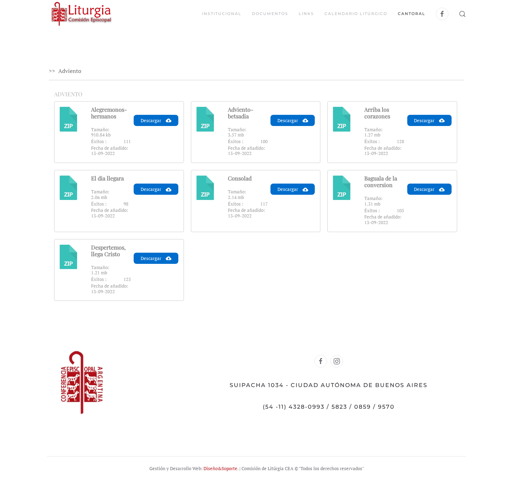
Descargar (151, 120)
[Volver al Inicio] (81, 14)
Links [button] (306, 13)
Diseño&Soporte (220, 469)
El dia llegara (107, 178)
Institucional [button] (221, 13)
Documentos (270, 13)
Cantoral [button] (411, 13)
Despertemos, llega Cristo (108, 251)
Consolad (240, 178)
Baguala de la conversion (380, 181)
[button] (462, 14)
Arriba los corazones (377, 113)
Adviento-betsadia (240, 113)
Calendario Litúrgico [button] (356, 13)
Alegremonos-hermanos (109, 113)
